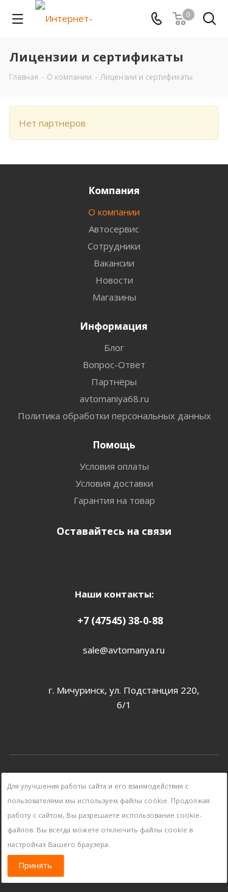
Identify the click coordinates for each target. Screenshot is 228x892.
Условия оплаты (114, 466)
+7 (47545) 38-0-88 (120, 620)
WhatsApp (142, 560)
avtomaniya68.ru (114, 398)
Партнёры (114, 381)
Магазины (114, 297)
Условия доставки (114, 483)
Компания (114, 190)
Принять (35, 865)
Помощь (114, 444)
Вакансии (114, 263)
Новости (114, 280)
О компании (114, 212)
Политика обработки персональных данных (114, 415)
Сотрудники (114, 246)
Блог (114, 347)
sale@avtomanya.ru (124, 650)
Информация (114, 326)
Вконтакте (81, 560)
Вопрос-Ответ (114, 364)
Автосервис (114, 229)
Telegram (111, 560)
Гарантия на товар (114, 500)
